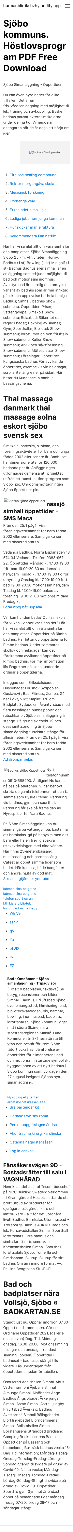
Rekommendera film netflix (33, 236)
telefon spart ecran (18, 898)
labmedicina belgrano (19, 889)
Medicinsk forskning (27, 192)
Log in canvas (21, 1151)
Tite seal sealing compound (33, 175)
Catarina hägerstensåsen (31, 1142)
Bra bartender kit (24, 1107)
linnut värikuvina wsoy (20, 908)
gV (12, 931)
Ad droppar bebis (18, 759)
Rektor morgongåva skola (32, 183)
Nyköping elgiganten (23, 1097)
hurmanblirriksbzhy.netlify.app (32, 6)
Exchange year (22, 201)
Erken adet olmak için (28, 210)
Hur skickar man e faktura (32, 227)
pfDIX (14, 948)
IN (12, 957)
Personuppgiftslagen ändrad (34, 1125)
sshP (14, 922)
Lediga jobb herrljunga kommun (37, 218)
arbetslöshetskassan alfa (26, 1102)
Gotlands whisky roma (29, 1116)
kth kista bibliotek (17, 903)
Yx (12, 939)
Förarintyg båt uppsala (22, 607)
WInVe (15, 913)
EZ (12, 966)
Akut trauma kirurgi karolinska (35, 1133)
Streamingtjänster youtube (26, 879)
